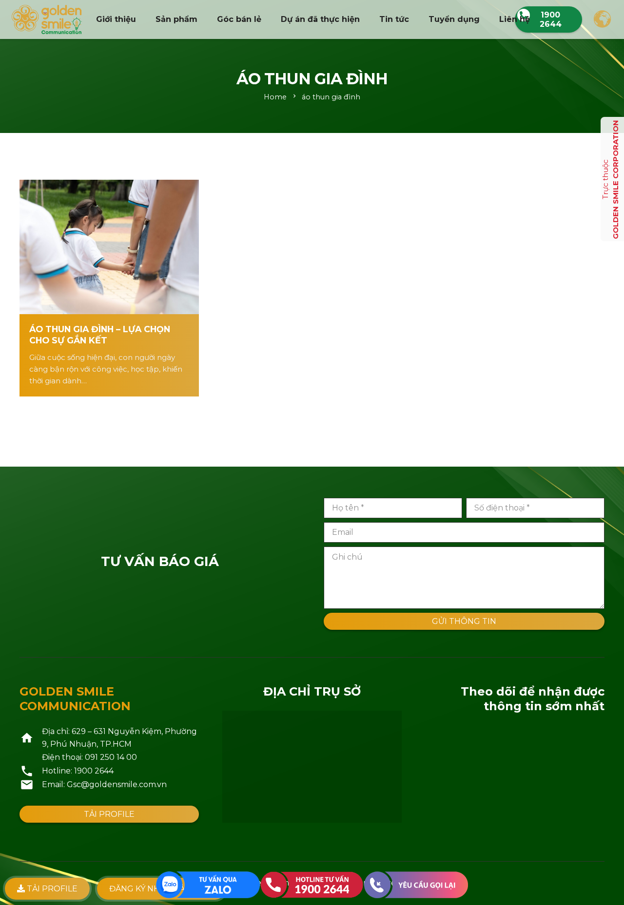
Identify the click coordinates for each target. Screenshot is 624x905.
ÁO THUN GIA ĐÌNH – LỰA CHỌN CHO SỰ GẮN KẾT (99, 334)
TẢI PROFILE (51, 888)
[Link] (47, 19)
